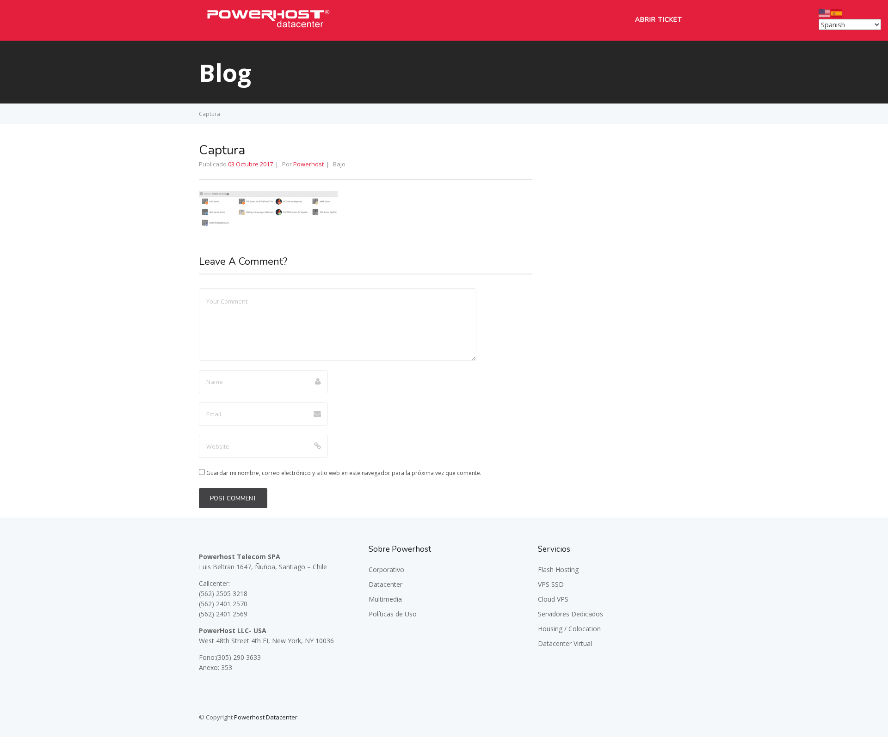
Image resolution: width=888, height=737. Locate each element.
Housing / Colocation (569, 628)
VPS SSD (551, 584)
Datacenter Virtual (565, 643)
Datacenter (385, 584)
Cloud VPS (553, 599)
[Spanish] (837, 12)
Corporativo (386, 569)
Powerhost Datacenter (265, 717)
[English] (825, 12)
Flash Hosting (558, 569)
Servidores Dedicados (570, 613)
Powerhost (308, 164)
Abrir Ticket (658, 19)
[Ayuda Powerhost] (268, 30)
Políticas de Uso (393, 613)
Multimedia (385, 599)
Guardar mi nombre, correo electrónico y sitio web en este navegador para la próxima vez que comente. (343, 473)
